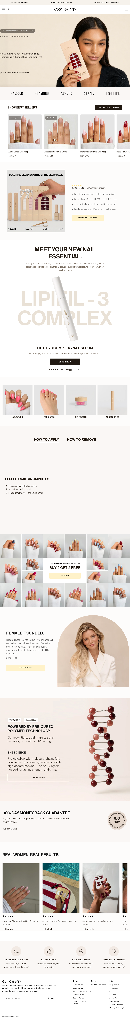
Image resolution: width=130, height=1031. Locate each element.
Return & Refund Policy (82, 991)
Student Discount (116, 1004)
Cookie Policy (78, 998)
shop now (65, 575)
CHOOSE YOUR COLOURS (108, 107)
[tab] (117, 78)
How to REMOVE (81, 439)
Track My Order (115, 1001)
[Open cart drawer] (126, 9)
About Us (113, 998)
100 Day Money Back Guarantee (106, 2)
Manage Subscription (117, 1008)
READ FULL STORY (25, 668)
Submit (51, 998)
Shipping (113, 991)
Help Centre (114, 985)
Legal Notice (78, 988)
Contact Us (113, 988)
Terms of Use (78, 985)
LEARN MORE (10, 829)
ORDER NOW (65, 362)
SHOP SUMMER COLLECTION (32, 63)
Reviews (112, 994)
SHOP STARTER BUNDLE (87, 217)
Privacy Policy (78, 994)
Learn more (38, 778)
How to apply (46, 439)
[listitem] (25, 135)
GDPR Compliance (98, 985)
